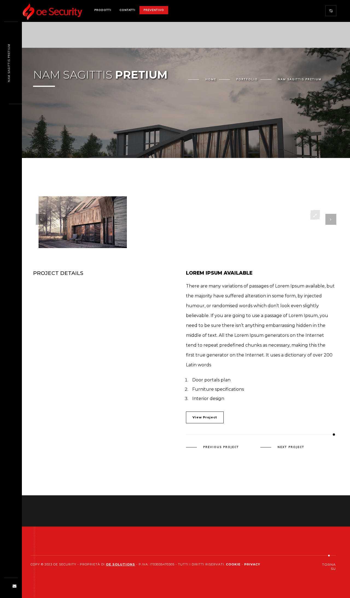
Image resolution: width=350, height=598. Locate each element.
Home (210, 79)
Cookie (233, 564)
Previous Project (221, 447)
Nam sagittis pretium (9, 63)
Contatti (127, 10)
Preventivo (154, 10)
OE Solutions (120, 564)
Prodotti (102, 10)
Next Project (291, 447)
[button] (176, 237)
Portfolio (247, 79)
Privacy (252, 564)
